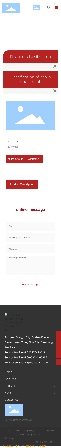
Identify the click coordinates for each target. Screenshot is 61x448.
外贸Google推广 (38, 446)
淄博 (27, 446)
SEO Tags (9, 438)
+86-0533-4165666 (35, 357)
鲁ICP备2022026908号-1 (47, 442)
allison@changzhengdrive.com (30, 362)
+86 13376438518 (34, 352)
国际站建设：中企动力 (13, 446)
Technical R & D (27, 31)
